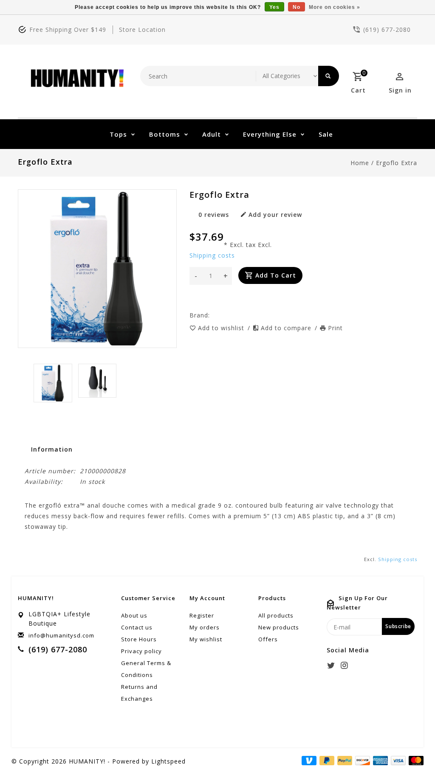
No (296, 7)
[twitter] (332, 665)
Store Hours (139, 639)
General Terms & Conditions (146, 669)
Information (52, 449)
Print (335, 328)
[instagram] (345, 665)
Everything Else (270, 134)
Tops (118, 134)
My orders (204, 627)
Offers (268, 639)
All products (276, 615)
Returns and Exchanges (139, 692)
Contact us (137, 627)
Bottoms (164, 134)
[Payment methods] (415, 760)
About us (134, 615)
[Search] (328, 76)
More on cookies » (334, 7)
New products (278, 627)
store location (142, 29)
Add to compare (287, 328)
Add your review (275, 215)
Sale (326, 134)
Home (359, 163)
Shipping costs (212, 255)
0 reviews (213, 215)
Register (201, 615)
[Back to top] (409, 749)
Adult (211, 134)
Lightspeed (168, 761)
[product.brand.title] (212, 315)
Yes (274, 7)
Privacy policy (141, 651)
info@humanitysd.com (61, 635)
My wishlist (205, 639)
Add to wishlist (222, 328)
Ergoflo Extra (396, 163)
